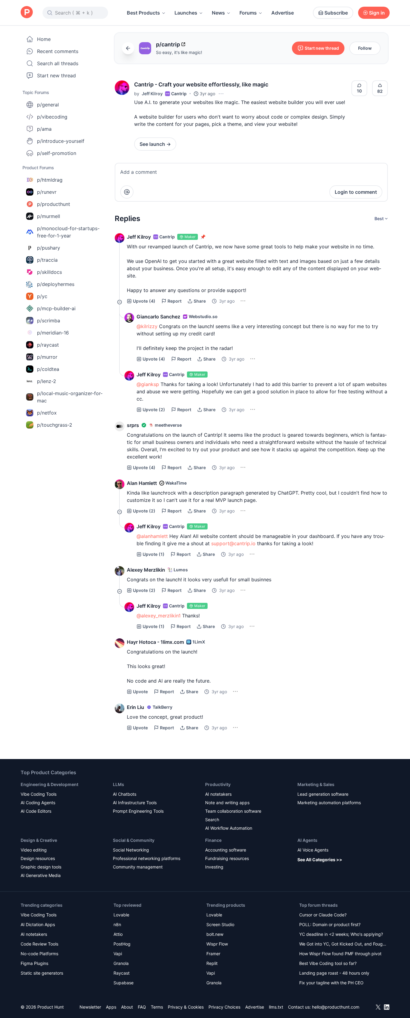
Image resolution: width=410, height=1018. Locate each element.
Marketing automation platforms (329, 802)
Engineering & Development (49, 784)
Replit (212, 963)
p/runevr (46, 192)
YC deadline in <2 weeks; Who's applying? (341, 934)
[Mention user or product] (127, 192)
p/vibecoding (52, 117)
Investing (214, 866)
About (127, 1007)
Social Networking (131, 849)
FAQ (142, 1007)
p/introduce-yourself (60, 141)
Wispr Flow (217, 943)
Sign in (377, 13)
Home (44, 39)
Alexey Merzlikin (146, 570)
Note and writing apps (227, 802)
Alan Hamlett (142, 483)
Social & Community (133, 840)
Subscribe (336, 13)
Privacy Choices (224, 1007)
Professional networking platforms (146, 858)
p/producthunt (53, 204)
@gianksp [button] (148, 384)
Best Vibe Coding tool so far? (328, 963)
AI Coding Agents (38, 802)
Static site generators (42, 973)
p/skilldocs (49, 272)
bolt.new (214, 934)
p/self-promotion (56, 153)
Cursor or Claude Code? (323, 914)
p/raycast (48, 345)
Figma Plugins (34, 963)
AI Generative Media (41, 875)
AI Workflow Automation (228, 828)
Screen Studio (220, 924)
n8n (117, 924)
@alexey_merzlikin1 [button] (159, 616)
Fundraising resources (227, 858)
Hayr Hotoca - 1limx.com (155, 642)
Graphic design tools (41, 866)
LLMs (118, 784)
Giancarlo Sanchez (158, 317)
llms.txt (276, 1007)
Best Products (143, 13)
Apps (111, 1007)
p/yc (42, 296)
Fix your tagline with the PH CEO (331, 982)
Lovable (121, 914)
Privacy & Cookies (186, 1007)
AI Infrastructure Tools (135, 802)
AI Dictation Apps (38, 924)
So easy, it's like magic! (179, 52)
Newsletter (90, 1007)
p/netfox (47, 413)
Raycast (122, 973)
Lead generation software (322, 794)
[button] (122, 87)
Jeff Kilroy (152, 93)
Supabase (124, 982)
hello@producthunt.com (335, 1007)
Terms (157, 1007)
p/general (48, 105)
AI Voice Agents (312, 849)
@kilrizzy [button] (147, 326)
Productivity (218, 784)
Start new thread (56, 75)
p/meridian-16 (53, 333)
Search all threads (57, 63)
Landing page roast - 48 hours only (334, 973)
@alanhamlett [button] (152, 536)
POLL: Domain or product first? (330, 924)
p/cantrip (168, 44)
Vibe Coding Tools (38, 794)
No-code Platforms (39, 953)
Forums (248, 13)
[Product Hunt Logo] (27, 12)
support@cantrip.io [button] (233, 543)
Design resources (38, 858)
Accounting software (225, 849)
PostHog (122, 943)
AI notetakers (218, 794)
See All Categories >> (319, 859)
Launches (186, 13)
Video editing (34, 849)
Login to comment (356, 192)
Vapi (118, 953)
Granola (121, 963)
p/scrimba (48, 320)
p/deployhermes (55, 284)
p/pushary (48, 248)
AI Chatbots (124, 794)
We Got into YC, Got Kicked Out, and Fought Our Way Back (343, 944)
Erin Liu (135, 707)
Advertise (282, 13)
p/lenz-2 (46, 381)
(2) (154, 409)
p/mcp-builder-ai (56, 308)
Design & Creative (39, 840)
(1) (153, 554)
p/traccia (47, 260)
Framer (213, 953)
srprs (133, 425)
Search (212, 819)
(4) (144, 301)
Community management (138, 866)
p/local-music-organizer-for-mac (70, 397)
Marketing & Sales (315, 784)
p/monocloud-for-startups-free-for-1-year (68, 232)
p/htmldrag (50, 180)
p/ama (44, 129)
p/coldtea (48, 369)
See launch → (155, 144)
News (218, 13)
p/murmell (48, 216)
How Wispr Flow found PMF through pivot (340, 953)
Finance (213, 840)
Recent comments (57, 51)
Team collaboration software (233, 811)
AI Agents (307, 840)
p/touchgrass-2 (54, 425)
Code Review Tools (39, 943)
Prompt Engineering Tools (138, 811)
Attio (118, 934)
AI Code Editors (36, 811)
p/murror (47, 357)
